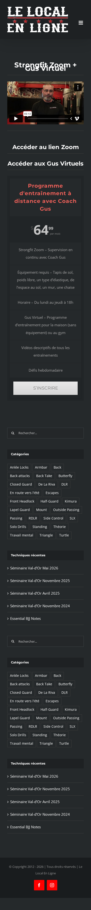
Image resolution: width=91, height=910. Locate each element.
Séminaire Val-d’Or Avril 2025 (35, 593)
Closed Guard (21, 484)
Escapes (52, 493)
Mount (41, 510)
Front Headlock (22, 501)
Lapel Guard (20, 510)
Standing (40, 527)
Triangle (46, 535)
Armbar (41, 467)
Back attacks (20, 476)
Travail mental (21, 535)
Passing (16, 518)
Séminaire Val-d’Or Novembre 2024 (40, 605)
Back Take (44, 476)
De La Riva (46, 484)
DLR (64, 484)
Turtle (64, 535)
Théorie (59, 527)
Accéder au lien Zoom (45, 147)
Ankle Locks (19, 467)
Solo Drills (18, 527)
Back (57, 467)
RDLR (33, 518)
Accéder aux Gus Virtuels (45, 163)
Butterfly (65, 476)
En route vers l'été (24, 493)
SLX (72, 518)
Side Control (53, 518)
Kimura (71, 501)
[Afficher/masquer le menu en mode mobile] (81, 22)
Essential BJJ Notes (25, 618)
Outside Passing (66, 510)
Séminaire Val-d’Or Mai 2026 (34, 568)
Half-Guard (49, 501)
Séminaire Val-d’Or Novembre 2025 (40, 580)
